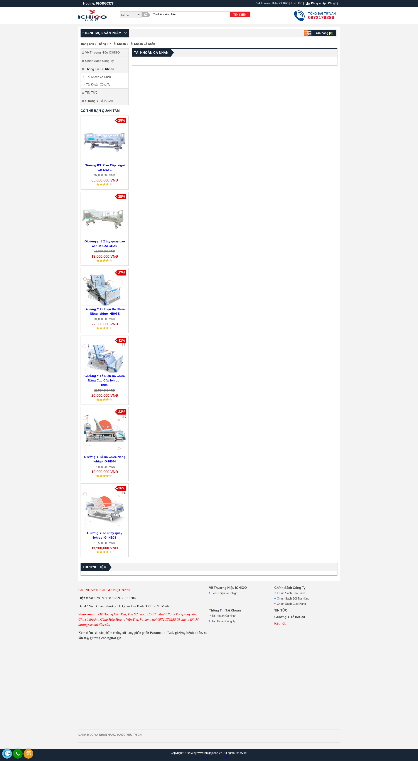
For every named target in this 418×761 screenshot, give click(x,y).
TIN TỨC (296, 3)
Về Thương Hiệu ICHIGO (272, 3)
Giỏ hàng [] (324, 33)
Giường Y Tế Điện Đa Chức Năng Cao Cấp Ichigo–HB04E (104, 380)
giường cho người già (105, 638)
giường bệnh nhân (188, 633)
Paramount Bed (161, 633)
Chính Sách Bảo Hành (291, 593)
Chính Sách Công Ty (289, 588)
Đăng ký (333, 3)
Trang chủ (87, 43)
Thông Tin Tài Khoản (111, 43)
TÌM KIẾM (239, 14)
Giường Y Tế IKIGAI (289, 617)
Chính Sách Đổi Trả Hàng (293, 598)
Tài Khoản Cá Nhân (142, 43)
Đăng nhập (318, 3)
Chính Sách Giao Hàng (291, 603)
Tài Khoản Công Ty (98, 84)
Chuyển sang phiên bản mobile (209, 757)
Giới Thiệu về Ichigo (224, 593)
